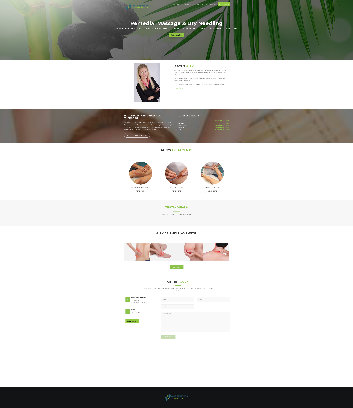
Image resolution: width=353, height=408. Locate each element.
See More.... (176, 267)
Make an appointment (137, 135)
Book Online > (132, 321)
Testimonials (202, 4)
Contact (213, 4)
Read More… (179, 88)
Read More (140, 191)
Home (173, 4)
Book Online (224, 4)
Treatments (189, 4)
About (179, 4)
